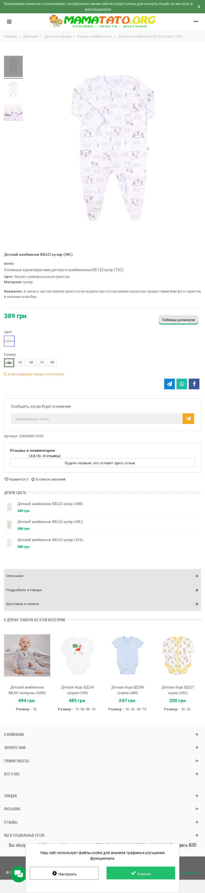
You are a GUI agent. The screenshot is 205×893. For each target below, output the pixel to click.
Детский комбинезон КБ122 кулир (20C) (50, 522)
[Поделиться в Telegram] (169, 384)
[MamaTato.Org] (102, 21)
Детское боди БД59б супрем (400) (127, 690)
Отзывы (10, 822)
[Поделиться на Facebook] (194, 384)
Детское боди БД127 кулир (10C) (178, 690)
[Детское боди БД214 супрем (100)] (77, 655)
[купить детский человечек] (13, 113)
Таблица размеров (178, 320)
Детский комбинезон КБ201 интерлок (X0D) (27, 690)
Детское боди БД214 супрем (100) (77, 690)
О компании (14, 734)
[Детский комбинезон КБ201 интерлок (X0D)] (27, 655)
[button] (102, 576)
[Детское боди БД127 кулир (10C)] (178, 655)
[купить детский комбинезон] (13, 90)
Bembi (9, 264)
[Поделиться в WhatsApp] (181, 384)
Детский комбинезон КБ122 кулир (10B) (50, 504)
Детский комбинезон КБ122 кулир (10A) (50, 540)
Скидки (10, 795)
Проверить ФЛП (183, 845)
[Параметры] (196, 21)
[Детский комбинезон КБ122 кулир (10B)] (9, 507)
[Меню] (9, 21)
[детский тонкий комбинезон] (13, 67)
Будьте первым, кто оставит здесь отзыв (100, 462)
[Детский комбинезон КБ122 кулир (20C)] (9, 525)
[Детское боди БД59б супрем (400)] (128, 655)
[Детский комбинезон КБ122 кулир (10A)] (9, 543)
